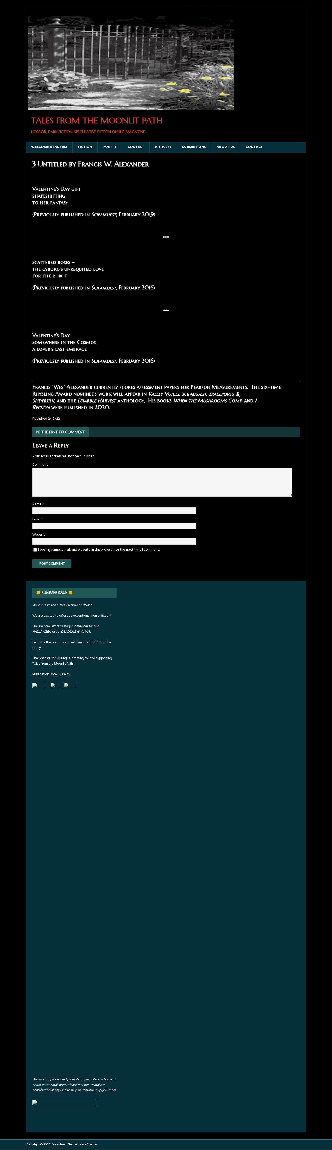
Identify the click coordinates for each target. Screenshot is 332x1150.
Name (37, 504)
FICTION (85, 147)
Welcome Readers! (49, 147)
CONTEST (136, 147)
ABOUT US (226, 147)
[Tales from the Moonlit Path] (130, 107)
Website (39, 535)
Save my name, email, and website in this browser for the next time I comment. (99, 550)
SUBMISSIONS (194, 147)
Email (36, 519)
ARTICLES (163, 147)
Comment (40, 465)
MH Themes (90, 1144)
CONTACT (254, 147)
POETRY (110, 147)
